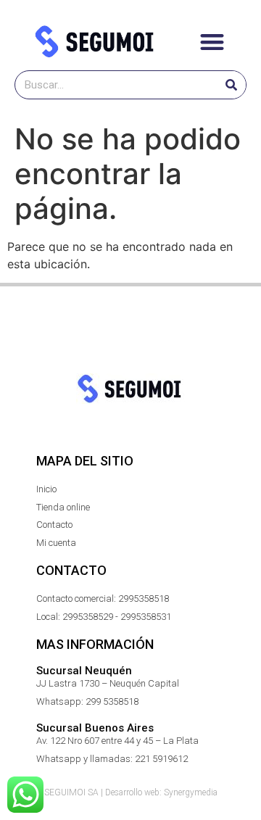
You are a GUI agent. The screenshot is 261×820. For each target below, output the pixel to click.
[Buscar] (231, 85)
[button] (212, 41)
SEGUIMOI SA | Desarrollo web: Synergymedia (131, 792)
